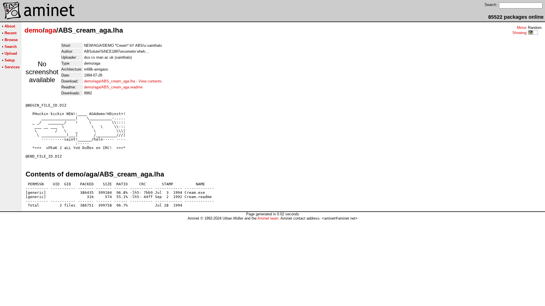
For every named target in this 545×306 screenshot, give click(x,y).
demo (33, 30)
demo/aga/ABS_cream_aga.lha (109, 81)
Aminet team (267, 218)
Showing (519, 33)
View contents (150, 81)
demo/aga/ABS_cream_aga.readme (113, 87)
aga (50, 30)
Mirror (521, 28)
